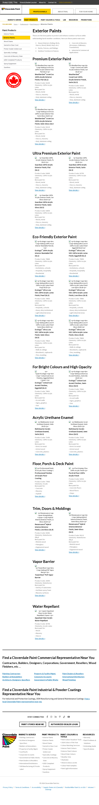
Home (16, 24)
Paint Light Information (69, 768)
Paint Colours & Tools (69, 735)
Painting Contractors (11, 674)
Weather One (66, 757)
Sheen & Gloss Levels (69, 763)
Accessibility (36, 787)
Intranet (91, 787)
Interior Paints (48, 737)
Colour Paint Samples (69, 765)
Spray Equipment (49, 769)
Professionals (24, 24)
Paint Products (34, 24)
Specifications (89, 749)
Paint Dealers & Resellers (73, 674)
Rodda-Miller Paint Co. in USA (75, 787)
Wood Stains (47, 743)
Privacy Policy (8, 787)
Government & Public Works (46, 680)
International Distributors (73, 677)
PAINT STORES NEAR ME (32, 724)
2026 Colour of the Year (69, 742)
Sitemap (48, 789)
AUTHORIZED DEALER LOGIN (64, 724)
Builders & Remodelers (28, 746)
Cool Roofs (24, 752)
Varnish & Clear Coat (50, 746)
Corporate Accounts (43, 677)
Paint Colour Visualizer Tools (71, 740)
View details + (40, 100)
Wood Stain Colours (68, 754)
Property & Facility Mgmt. (45, 674)
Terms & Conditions (22, 787)
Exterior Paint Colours (69, 751)
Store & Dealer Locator (28, 2)
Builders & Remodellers (12, 677)
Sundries (46, 772)
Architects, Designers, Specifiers (16, 680)
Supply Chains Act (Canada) (53, 787)
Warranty (87, 737)
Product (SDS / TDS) (10, 2)
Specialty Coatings (50, 755)
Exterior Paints (48, 740)
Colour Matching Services (70, 745)
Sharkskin (64, 760)
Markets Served (27, 734)
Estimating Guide (90, 746)
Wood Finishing (69, 680)
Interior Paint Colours (69, 748)
